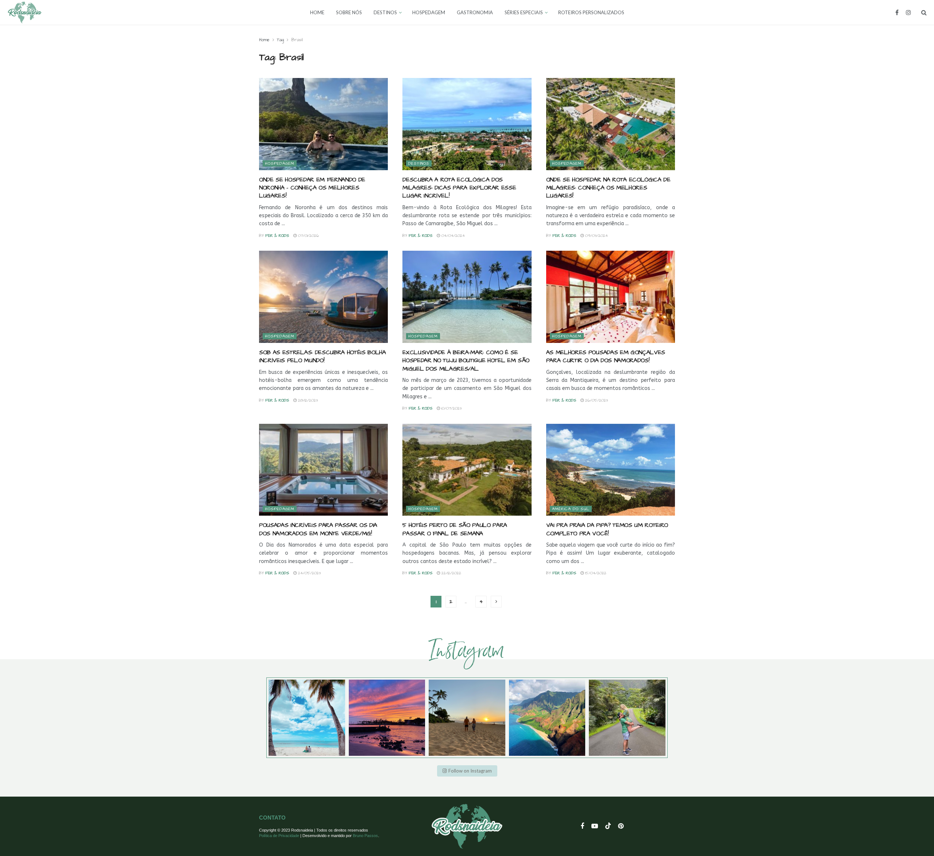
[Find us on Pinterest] (621, 826)
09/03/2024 (596, 235)
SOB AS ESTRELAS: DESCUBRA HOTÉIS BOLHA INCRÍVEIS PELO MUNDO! (322, 356)
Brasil (296, 40)
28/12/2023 (307, 400)
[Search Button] (924, 12)
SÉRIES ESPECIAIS (524, 12)
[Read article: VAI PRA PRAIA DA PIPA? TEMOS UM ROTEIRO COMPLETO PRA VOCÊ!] (610, 470)
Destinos (418, 163)
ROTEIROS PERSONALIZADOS (591, 12)
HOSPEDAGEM (428, 12)
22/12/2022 (450, 573)
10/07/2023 (451, 408)
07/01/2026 (308, 235)
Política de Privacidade (279, 835)
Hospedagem (279, 163)
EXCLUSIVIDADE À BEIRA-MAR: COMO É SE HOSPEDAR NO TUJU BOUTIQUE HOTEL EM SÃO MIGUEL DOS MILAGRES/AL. (465, 360)
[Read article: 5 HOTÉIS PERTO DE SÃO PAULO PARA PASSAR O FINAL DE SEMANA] (466, 470)
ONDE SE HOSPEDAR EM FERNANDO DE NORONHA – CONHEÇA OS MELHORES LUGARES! (312, 188)
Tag (280, 40)
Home (264, 40)
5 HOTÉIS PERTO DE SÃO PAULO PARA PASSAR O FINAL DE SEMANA (454, 529)
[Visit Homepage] (24, 12)
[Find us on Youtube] (594, 826)
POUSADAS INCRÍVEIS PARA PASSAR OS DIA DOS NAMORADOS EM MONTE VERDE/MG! (318, 529)
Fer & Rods (277, 235)
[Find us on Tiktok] (608, 826)
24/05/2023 (309, 573)
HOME (317, 12)
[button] (467, 771)
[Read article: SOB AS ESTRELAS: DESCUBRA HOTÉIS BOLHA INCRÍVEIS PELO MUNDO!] (323, 297)
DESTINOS (385, 12)
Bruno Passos (365, 835)
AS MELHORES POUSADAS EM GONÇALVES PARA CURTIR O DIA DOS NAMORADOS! (605, 356)
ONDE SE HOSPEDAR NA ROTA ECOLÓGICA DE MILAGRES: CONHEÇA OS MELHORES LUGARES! (608, 188)
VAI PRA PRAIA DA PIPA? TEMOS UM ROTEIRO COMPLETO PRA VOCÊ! (607, 529)
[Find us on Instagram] (908, 12)
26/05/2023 (596, 400)
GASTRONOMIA (475, 12)
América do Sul (571, 509)
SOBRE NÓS (349, 12)
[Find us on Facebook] (897, 12)
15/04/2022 (595, 573)
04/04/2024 (452, 235)
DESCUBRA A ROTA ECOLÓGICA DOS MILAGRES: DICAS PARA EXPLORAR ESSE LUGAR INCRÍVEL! (459, 188)
